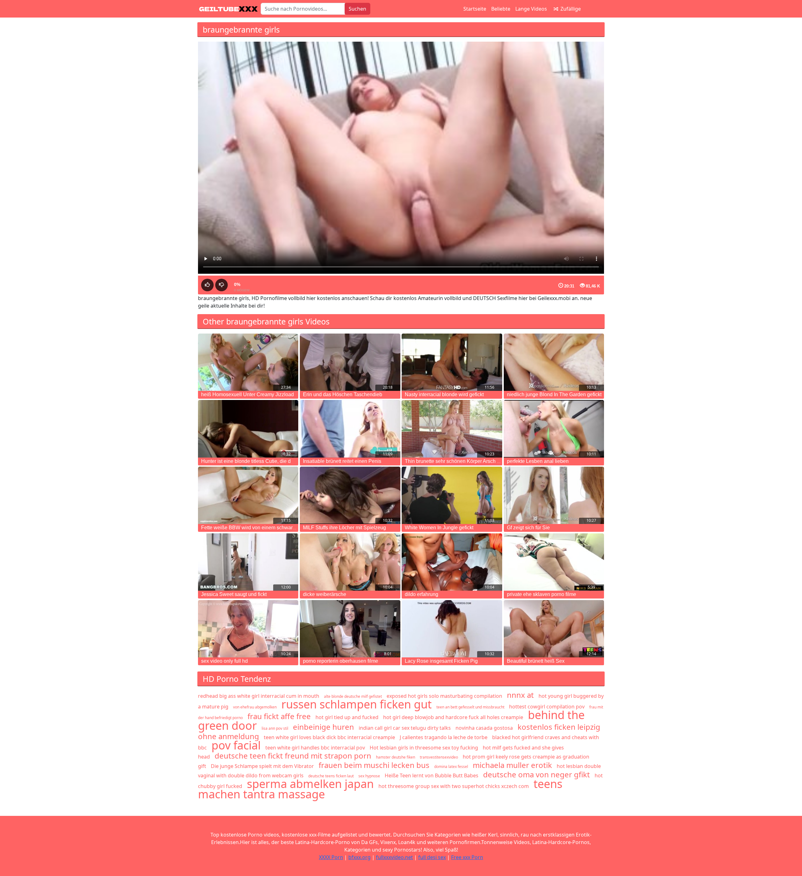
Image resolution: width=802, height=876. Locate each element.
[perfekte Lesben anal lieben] (554, 428)
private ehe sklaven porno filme (541, 594)
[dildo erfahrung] (452, 562)
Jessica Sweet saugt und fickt (234, 594)
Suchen (357, 8)
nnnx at (520, 695)
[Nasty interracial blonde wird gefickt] (452, 362)
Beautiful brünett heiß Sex (536, 661)
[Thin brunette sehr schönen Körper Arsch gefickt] (452, 428)
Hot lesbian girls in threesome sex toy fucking (424, 747)
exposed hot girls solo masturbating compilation (444, 695)
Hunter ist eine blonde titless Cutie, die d (246, 461)
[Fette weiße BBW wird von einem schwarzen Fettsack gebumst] (248, 495)
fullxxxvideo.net (394, 857)
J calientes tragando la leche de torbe (443, 737)
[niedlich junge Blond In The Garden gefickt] (554, 362)
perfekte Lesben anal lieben (538, 461)
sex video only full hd (224, 661)
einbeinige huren (323, 727)
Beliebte (500, 8)
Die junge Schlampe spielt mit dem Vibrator (262, 766)
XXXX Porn (331, 857)
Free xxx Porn (467, 857)
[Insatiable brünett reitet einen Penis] (350, 428)
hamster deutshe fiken (395, 757)
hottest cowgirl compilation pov (547, 706)
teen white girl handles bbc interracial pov (315, 747)
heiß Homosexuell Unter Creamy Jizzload (247, 394)
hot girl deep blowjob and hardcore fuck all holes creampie (453, 717)
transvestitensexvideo (439, 757)
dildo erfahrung (421, 594)
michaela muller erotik (512, 765)
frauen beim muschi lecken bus (374, 765)
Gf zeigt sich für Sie (528, 527)
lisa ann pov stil (275, 728)
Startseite (474, 8)
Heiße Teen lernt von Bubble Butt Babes (431, 775)
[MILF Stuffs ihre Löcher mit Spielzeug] (350, 495)
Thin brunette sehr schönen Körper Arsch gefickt (458, 461)
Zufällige (570, 8)
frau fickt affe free (279, 716)
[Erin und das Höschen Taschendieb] (350, 362)
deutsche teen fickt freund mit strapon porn (293, 755)
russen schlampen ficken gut (356, 704)
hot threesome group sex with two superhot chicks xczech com (453, 786)
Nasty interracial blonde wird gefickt (444, 394)
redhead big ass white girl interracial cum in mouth (258, 695)
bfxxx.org (359, 857)
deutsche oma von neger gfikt (536, 774)
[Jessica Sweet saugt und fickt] (248, 562)
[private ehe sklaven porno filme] (554, 562)
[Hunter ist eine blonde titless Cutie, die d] (248, 428)
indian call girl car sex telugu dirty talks (405, 727)
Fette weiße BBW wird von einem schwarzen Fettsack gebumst (271, 527)
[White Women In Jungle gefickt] (452, 495)
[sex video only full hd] (248, 628)
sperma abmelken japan (310, 783)
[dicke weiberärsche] (350, 562)
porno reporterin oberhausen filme (340, 661)
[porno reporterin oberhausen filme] (350, 628)
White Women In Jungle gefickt (439, 527)
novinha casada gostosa (484, 727)
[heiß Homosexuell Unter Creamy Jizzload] (248, 362)
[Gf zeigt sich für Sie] (554, 495)
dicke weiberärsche (324, 594)
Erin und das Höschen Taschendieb (342, 394)
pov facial (236, 745)
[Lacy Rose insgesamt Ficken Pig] (452, 628)
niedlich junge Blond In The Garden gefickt (554, 394)
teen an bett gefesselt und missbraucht (470, 707)
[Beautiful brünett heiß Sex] (554, 628)
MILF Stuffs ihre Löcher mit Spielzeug (344, 527)
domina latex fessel (451, 766)
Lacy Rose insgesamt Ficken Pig (441, 661)
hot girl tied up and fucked (346, 717)
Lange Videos (531, 8)
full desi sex (432, 857)
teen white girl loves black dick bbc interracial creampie (329, 737)
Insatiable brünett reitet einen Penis (342, 461)
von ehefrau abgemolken (255, 707)
